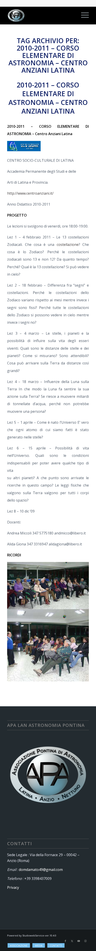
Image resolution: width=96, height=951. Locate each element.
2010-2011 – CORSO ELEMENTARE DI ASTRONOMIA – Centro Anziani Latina (48, 98)
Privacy (13, 887)
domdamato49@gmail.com (41, 869)
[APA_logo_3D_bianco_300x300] (39, 15)
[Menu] (83, 15)
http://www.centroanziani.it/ (30, 193)
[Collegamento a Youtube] (78, 941)
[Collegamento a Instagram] (85, 941)
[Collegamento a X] (72, 941)
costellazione (68, 244)
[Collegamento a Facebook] (65, 941)
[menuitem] (83, 15)
